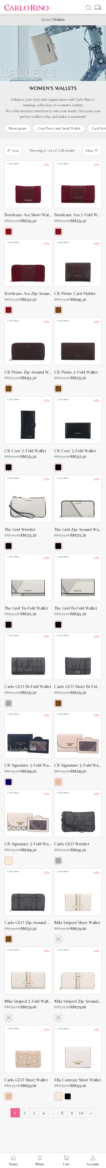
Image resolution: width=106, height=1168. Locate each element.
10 (81, 1112)
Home (46, 19)
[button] (8, 231)
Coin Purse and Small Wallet (58, 128)
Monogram (17, 128)
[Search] (88, 8)
